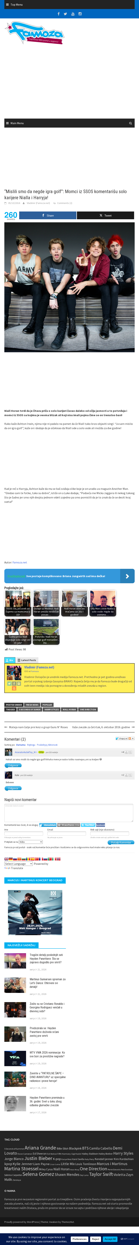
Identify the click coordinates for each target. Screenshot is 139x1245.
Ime (6, 829)
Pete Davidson (127, 1169)
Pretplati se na (11, 841)
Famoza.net (19, 562)
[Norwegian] (58, 859)
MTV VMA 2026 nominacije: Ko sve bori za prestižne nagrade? (47, 1054)
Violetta (119, 1174)
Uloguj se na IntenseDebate (47, 825)
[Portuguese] (50, 859)
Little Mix (68, 1164)
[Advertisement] (69, 83)
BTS (85, 1148)
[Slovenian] (15, 859)
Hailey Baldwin (90, 1153)
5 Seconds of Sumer (29, 709)
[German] (11, 859)
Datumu (21, 744)
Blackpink (75, 1148)
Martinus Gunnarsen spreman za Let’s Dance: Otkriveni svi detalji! (48, 983)
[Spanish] (32, 859)
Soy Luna (84, 1175)
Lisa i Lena (55, 1164)
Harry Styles (52, 709)
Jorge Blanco (14, 1159)
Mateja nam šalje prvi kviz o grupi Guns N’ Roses (38, 727)
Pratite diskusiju (131, 738)
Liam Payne (41, 1164)
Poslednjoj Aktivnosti (47, 744)
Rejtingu (31, 744)
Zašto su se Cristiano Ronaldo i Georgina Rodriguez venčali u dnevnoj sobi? (47, 1007)
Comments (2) (64, 203)
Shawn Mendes (67, 1174)
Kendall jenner (104, 1159)
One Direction (88, 709)
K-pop (57, 1159)
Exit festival (52, 1154)
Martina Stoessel (21, 1168)
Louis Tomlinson (85, 1164)
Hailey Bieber (106, 1153)
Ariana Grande (40, 1147)
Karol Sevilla (78, 1159)
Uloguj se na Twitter (88, 825)
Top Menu (16, 4)
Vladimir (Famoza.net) (38, 203)
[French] (41, 859)
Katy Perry (89, 1159)
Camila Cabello (100, 1148)
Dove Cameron (25, 1153)
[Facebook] (14, 683)
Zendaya (16, 1180)
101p (41, 752)
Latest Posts (28, 660)
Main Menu (17, 123)
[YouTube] (14, 688)
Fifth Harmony (64, 1153)
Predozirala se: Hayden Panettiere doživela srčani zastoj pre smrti (44, 1031)
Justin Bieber (38, 1158)
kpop (8, 1164)
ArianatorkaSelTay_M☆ (26, 752)
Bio (11, 660)
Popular (47, 704)
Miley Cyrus (46, 1169)
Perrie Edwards (114, 1169)
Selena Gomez (38, 1174)
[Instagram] (19, 683)
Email (50, 829)
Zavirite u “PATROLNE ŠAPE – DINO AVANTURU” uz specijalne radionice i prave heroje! (48, 1077)
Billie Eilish (62, 1148)
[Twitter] (9, 683)
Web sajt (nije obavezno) (102, 829)
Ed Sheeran (40, 1153)
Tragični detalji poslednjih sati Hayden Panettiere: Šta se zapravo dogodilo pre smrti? (46, 958)
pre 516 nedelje (52, 752)
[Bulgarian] (24, 859)
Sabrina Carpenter (13, 1175)
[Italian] (54, 859)
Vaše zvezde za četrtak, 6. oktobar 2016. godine (101, 727)
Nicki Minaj (74, 1169)
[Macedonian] (19, 859)
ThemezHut (68, 1222)
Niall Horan (69, 709)
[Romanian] (28, 859)
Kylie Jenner (23, 1163)
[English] (6, 859)
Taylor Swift (101, 1174)
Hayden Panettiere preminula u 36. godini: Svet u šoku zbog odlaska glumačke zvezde (47, 1101)
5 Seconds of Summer (14, 1148)
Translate (17, 868)
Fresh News (32, 704)
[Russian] (45, 859)
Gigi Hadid (76, 1153)
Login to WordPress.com (68, 825)
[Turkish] (37, 859)
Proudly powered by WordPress (21, 1222)
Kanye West (66, 1159)
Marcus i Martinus (112, 1163)
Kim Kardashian (124, 1159)
